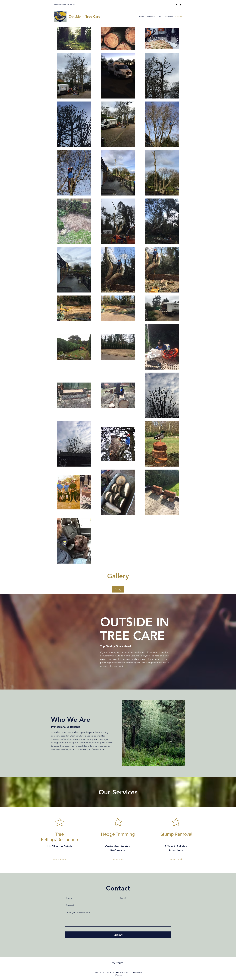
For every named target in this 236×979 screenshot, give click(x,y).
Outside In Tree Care (84, 16)
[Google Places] (176, 4)
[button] (118, 589)
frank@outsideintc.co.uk (64, 4)
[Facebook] (180, 4)
